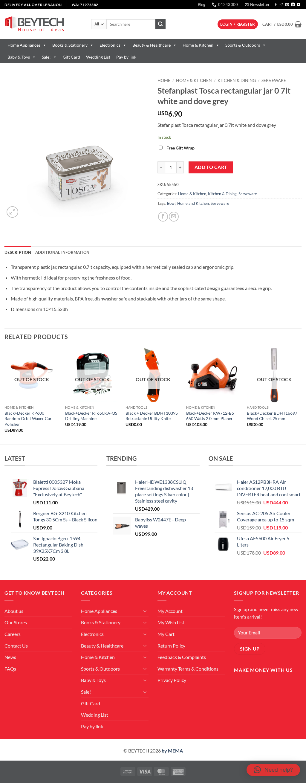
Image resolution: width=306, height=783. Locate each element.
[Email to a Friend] (174, 217)
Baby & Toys (18, 56)
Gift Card (71, 56)
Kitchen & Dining (237, 80)
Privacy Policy (171, 680)
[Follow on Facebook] (276, 5)
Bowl (171, 203)
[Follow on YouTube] (298, 5)
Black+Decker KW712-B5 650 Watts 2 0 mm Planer (210, 415)
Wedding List (98, 56)
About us (13, 611)
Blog (201, 4)
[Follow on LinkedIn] (293, 5)
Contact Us (16, 645)
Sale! (46, 56)
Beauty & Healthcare (151, 45)
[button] (257, 4)
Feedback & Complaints (181, 657)
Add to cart (211, 167)
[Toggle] (145, 610)
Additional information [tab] (62, 252)
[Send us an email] (287, 5)
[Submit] (160, 24)
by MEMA (172, 750)
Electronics (110, 45)
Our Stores (15, 622)
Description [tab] (17, 252)
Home (163, 80)
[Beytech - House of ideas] (43, 24)
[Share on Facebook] (163, 217)
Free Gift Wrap (180, 147)
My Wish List (170, 622)
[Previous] (4, 395)
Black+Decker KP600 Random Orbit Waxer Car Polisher (28, 418)
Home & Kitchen (198, 45)
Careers (12, 634)
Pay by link (126, 56)
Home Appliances (23, 45)
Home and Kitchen (193, 203)
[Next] (301, 395)
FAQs (10, 668)
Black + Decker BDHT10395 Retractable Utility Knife (152, 415)
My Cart (166, 634)
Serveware (273, 80)
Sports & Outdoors (242, 45)
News (10, 657)
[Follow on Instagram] (281, 5)
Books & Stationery (70, 45)
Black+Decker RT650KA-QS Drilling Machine (91, 415)
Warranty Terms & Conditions (187, 668)
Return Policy (171, 645)
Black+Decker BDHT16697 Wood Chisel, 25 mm (272, 415)
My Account (170, 611)
